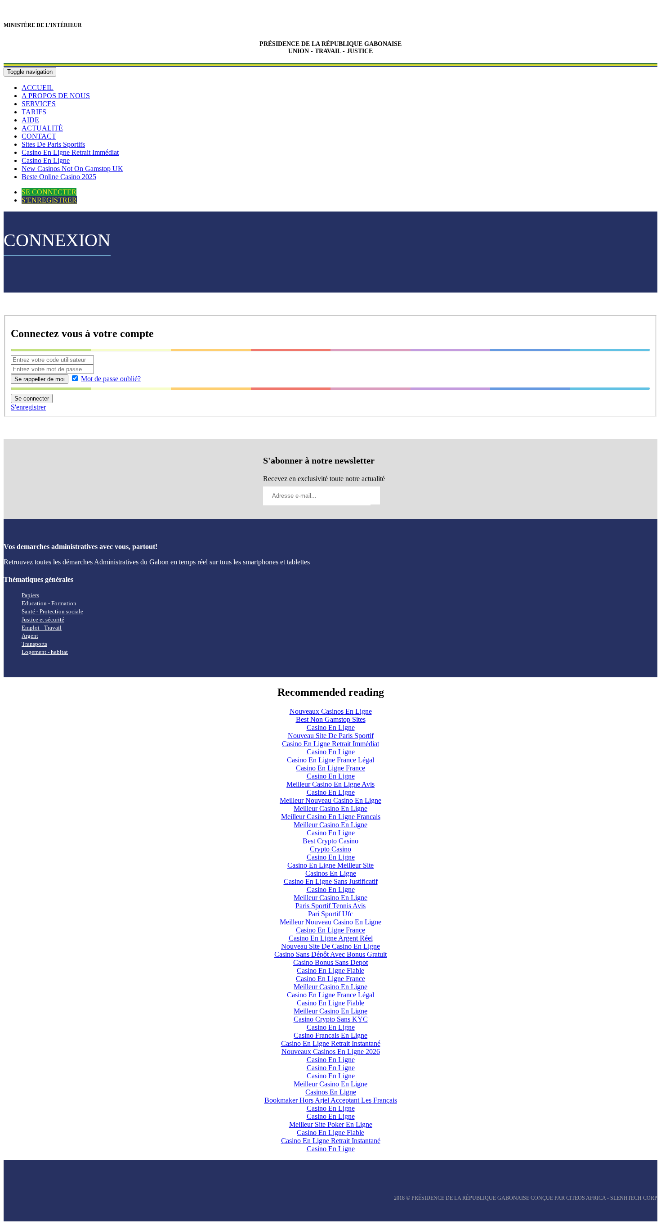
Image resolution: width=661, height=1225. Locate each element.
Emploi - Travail (42, 627)
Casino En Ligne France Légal (330, 760)
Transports (34, 643)
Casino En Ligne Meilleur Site (330, 865)
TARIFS (34, 112)
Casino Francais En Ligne (330, 1035)
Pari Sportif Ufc (330, 914)
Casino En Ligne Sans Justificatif (331, 881)
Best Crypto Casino (330, 841)
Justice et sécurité (43, 619)
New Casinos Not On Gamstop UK (72, 168)
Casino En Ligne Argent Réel (331, 938)
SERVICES (39, 104)
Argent (30, 635)
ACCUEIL (38, 87)
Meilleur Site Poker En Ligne (330, 1124)
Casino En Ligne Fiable (330, 970)
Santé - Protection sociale (52, 611)
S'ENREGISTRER (49, 200)
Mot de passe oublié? (111, 379)
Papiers (30, 595)
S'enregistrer (28, 407)
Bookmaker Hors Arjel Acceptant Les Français (330, 1100)
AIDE (30, 120)
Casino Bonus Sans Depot (330, 962)
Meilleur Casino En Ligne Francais (330, 816)
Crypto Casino (330, 849)
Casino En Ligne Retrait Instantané (330, 1043)
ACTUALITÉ (42, 128)
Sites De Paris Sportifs (53, 144)
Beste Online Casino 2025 (59, 176)
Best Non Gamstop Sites (331, 719)
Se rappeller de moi (39, 379)
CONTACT (39, 136)
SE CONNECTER (49, 192)
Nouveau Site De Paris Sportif (331, 735)
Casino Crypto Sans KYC (331, 1019)
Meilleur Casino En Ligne (330, 808)
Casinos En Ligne (330, 873)
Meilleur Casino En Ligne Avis (330, 784)
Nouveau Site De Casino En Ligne (330, 946)
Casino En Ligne (46, 160)
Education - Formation (49, 603)
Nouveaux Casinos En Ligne (331, 711)
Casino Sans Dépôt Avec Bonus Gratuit (330, 954)
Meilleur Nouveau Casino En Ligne (330, 800)
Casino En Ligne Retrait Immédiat (70, 152)
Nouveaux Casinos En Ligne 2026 (330, 1051)
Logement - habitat (45, 652)
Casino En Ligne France (330, 768)
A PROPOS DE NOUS (56, 95)
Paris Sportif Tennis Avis (330, 906)
